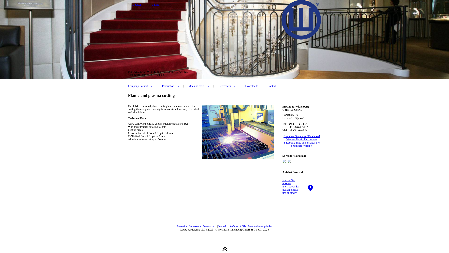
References (225, 86)
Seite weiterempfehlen (260, 226)
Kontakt (222, 226)
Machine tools (196, 86)
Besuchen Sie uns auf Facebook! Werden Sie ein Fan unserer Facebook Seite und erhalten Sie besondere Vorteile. (302, 141)
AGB (243, 226)
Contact (271, 86)
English (156, 4)
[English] (289, 161)
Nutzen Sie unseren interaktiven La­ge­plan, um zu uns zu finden (291, 186)
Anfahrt (233, 226)
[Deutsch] (284, 161)
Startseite (182, 226)
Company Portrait (138, 86)
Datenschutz (210, 226)
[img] (224, 39)
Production (168, 86)
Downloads (251, 86)
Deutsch (137, 4)
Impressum (195, 226)
